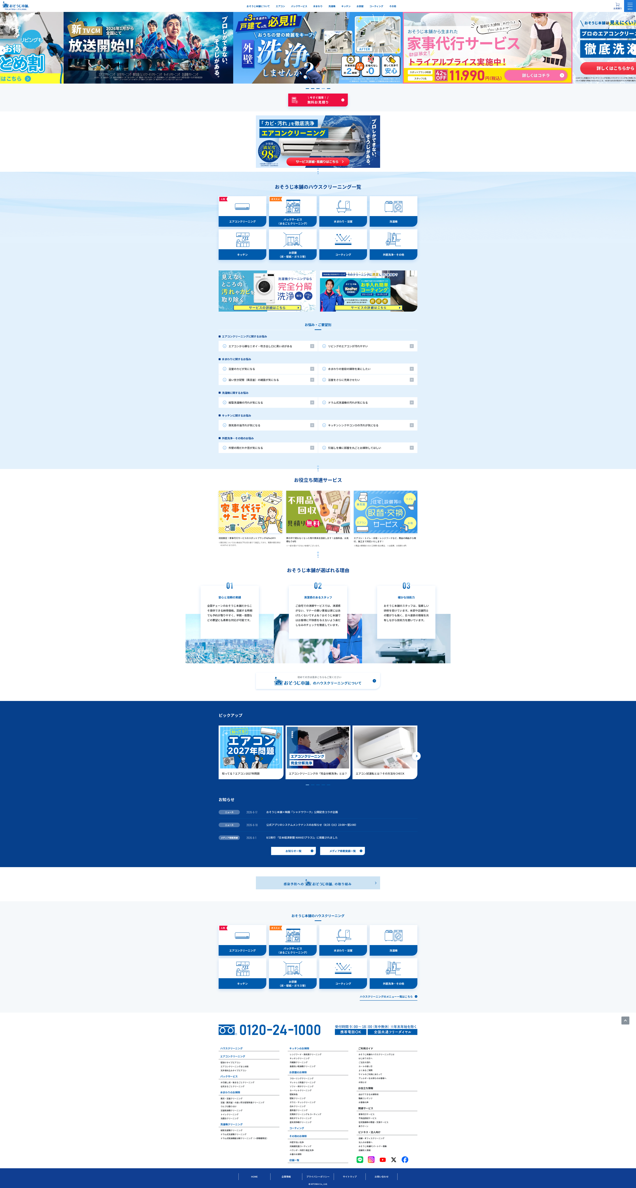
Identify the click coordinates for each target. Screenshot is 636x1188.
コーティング (376, 6)
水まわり (317, 6)
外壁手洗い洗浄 (297, 1142)
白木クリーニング (298, 1106)
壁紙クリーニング (298, 1098)
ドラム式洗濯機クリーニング (233, 1134)
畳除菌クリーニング (299, 1110)
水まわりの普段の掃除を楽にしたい (349, 369)
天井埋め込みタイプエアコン (233, 1070)
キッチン (346, 6)
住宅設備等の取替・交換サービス (373, 1122)
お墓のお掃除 (296, 1154)
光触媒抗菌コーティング (300, 1146)
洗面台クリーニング (229, 1118)
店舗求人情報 (365, 1150)
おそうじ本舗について (258, 6)
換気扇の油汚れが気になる (244, 425)
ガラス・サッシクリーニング (303, 1102)
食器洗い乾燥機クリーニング (303, 1066)
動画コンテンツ (365, 1098)
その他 (392, 6)
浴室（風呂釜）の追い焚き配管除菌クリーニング (242, 1102)
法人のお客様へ (365, 1142)
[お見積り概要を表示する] (618, 6)
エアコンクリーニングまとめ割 (234, 1066)
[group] (148, 48)
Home (254, 1176)
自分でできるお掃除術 (368, 1094)
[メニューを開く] (630, 6)
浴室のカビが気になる (242, 369)
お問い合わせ (382, 1176)
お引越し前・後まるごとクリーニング (237, 1082)
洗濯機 (331, 6)
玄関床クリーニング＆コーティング (305, 1114)
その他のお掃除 (298, 1136)
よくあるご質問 (365, 1070)
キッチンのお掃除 (299, 1048)
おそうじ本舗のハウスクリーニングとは (376, 1054)
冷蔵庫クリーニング (299, 1062)
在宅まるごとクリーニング (232, 1086)
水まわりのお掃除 (230, 1092)
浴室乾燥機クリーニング (231, 1110)
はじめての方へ (365, 1058)
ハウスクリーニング (231, 1048)
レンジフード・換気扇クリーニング (305, 1054)
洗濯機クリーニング (231, 1124)
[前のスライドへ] (3, 50)
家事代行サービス (366, 1114)
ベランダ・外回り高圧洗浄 (302, 1150)
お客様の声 (364, 1102)
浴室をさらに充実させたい (344, 380)
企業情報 (286, 1176)
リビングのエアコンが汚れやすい (348, 346)
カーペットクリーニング (301, 1090)
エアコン (280, 6)
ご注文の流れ (365, 1062)
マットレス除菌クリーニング (303, 1082)
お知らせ (363, 1082)
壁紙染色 (294, 1094)
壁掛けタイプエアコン (230, 1062)
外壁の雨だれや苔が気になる (246, 448)
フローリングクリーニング (302, 1078)
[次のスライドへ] (633, 50)
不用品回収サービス (367, 1118)
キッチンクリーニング (300, 1058)
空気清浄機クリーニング (301, 1122)
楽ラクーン (363, 1126)
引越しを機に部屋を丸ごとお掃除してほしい (354, 448)
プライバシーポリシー (318, 1176)
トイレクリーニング (229, 1114)
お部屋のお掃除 (298, 1072)
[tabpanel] (318, 254)
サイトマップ (350, 1176)
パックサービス (299, 6)
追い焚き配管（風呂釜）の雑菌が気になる (254, 380)
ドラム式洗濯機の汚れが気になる (348, 402)
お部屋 (360, 6)
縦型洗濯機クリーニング (231, 1130)
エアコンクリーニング (232, 1056)
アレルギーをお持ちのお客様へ (372, 1078)
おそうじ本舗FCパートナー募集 (373, 1146)
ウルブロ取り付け (229, 1106)
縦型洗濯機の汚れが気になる (246, 402)
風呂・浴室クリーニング (231, 1098)
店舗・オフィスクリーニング (371, 1138)
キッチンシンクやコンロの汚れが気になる (353, 425)
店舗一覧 (294, 1160)
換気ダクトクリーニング (301, 1118)
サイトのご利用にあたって (370, 1074)
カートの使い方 (365, 1066)
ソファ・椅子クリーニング (302, 1086)
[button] (307, 88)
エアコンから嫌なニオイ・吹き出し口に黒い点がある (260, 346)
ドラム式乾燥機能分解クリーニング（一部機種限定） (244, 1138)
